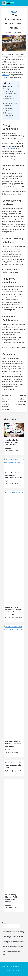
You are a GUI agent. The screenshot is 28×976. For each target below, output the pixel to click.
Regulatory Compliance (9, 109)
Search (4, 923)
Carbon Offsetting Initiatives (11, 104)
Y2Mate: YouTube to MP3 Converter (21, 400)
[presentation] (14, 430)
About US (15, 971)
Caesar (9, 32)
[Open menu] (24, 3)
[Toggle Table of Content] (16, 86)
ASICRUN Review (8, 148)
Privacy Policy (9, 974)
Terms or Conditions (17, 974)
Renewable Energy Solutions (11, 95)
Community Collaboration (9, 114)
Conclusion (8, 118)
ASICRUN (5, 75)
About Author (8, 971)
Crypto (14, 11)
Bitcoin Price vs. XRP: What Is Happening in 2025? (13, 765)
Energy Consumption (9, 90)
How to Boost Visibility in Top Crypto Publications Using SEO (13, 475)
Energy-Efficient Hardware (10, 100)
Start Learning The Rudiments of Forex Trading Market (12, 442)
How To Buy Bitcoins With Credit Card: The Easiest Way (13, 744)
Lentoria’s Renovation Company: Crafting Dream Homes (7, 402)
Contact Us (20, 971)
